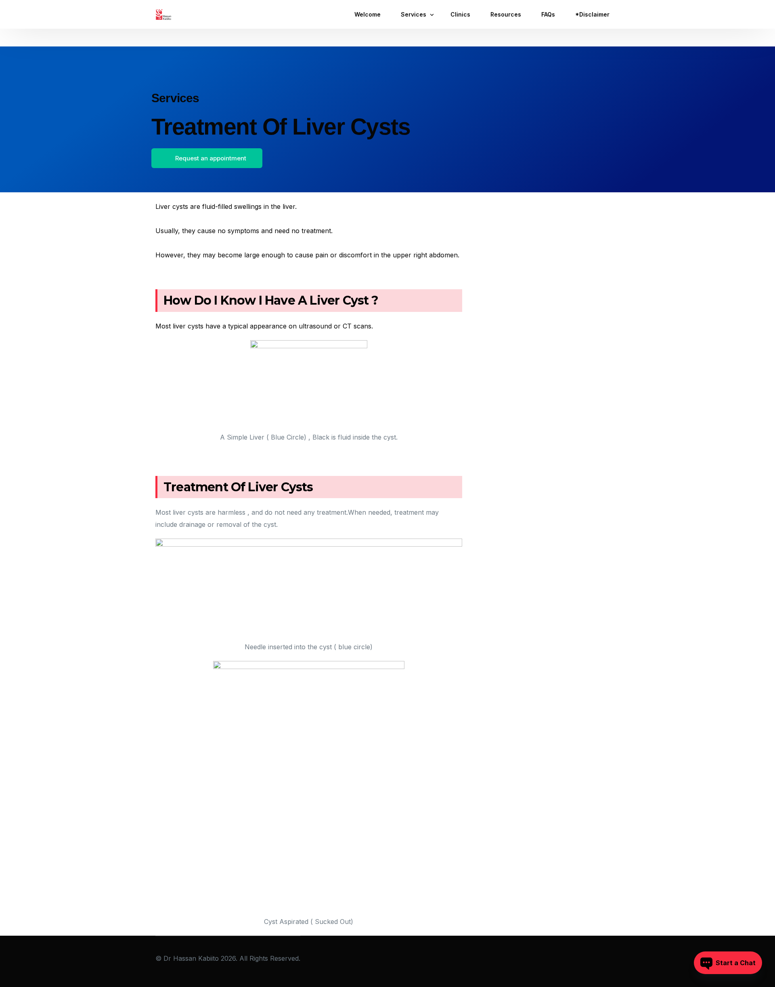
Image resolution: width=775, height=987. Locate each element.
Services (175, 98)
